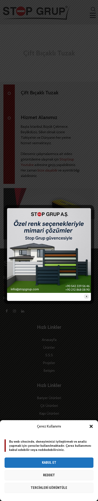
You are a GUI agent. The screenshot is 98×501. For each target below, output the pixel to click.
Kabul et (49, 462)
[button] (91, 426)
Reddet (49, 475)
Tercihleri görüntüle (49, 488)
